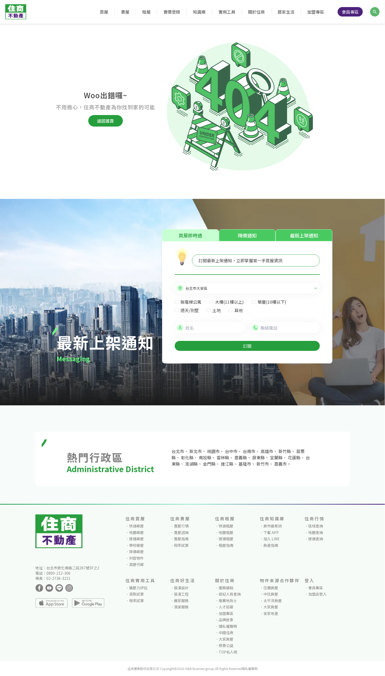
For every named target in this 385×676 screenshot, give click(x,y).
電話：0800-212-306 (52, 573)
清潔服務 (181, 606)
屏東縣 (258, 457)
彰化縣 (187, 457)
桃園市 (213, 451)
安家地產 (270, 613)
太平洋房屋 (272, 600)
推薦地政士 (228, 600)
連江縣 (227, 464)
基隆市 (245, 464)
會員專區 (350, 12)
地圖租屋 (226, 532)
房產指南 (270, 545)
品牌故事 (226, 619)
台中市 (231, 451)
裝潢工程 (181, 594)
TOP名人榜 (228, 652)
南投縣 (205, 457)
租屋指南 (226, 545)
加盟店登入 (317, 594)
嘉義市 (280, 464)
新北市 (195, 451)
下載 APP (271, 532)
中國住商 (226, 632)
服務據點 (226, 587)
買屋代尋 (136, 564)
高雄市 (267, 451)
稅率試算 (181, 545)
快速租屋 (226, 525)
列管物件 (136, 558)
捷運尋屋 (136, 538)
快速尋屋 (136, 525)
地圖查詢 (315, 532)
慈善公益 (226, 645)
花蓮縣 (294, 457)
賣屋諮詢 (181, 532)
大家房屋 (226, 639)
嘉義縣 (240, 457)
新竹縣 (284, 451)
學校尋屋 (136, 545)
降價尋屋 (136, 551)
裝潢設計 (181, 587)
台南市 (249, 451)
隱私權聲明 (228, 626)
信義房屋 (270, 587)
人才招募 (226, 606)
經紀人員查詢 (230, 594)
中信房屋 (270, 594)
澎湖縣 (191, 464)
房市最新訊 (272, 525)
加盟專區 (315, 12)
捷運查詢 (315, 538)
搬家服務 (181, 600)
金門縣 (209, 464)
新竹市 (262, 464)
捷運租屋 (226, 538)
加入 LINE (271, 538)
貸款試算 (136, 594)
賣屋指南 (181, 538)
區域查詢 (315, 525)
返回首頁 (105, 121)
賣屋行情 (181, 525)
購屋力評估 (138, 587)
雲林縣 (223, 457)
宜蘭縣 (276, 457)
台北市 (178, 451)
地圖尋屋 (136, 532)
